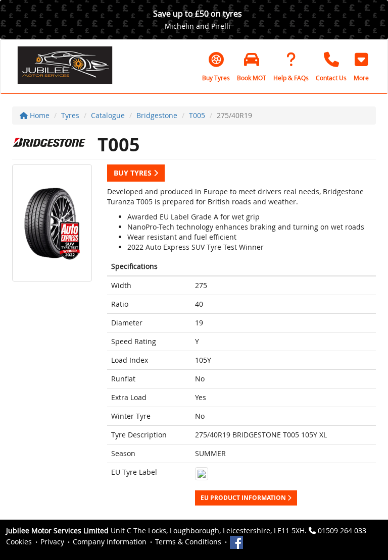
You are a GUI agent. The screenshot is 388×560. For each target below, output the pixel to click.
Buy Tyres (134, 173)
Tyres (70, 115)
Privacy (52, 541)
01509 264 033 (342, 530)
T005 (197, 115)
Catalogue (108, 115)
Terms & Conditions (188, 541)
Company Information (110, 541)
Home (39, 115)
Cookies (19, 541)
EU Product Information (244, 497)
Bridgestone (156, 115)
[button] (361, 66)
